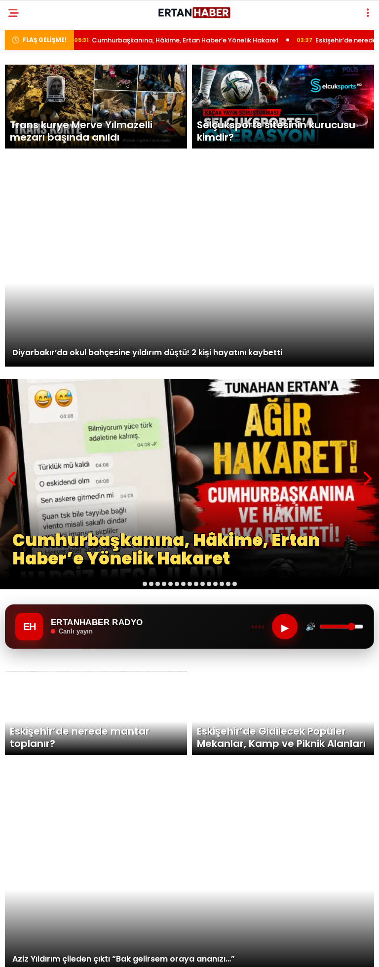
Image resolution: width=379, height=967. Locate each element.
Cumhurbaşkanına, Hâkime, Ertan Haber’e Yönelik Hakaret (147, 40)
